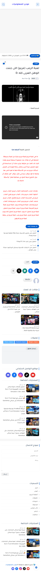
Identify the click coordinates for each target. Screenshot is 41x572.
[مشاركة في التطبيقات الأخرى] (13, 270)
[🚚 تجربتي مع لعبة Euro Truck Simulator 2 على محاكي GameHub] (32, 399)
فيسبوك (35, 505)
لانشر (36, 511)
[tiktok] (26, 375)
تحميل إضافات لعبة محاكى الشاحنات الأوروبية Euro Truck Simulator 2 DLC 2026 (15, 389)
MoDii (33, 78)
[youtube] (33, 375)
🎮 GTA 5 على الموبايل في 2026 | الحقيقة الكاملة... (14, 56)
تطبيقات (35, 498)
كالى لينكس (34, 508)
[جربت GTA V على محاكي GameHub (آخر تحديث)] (32, 421)
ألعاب (36, 63)
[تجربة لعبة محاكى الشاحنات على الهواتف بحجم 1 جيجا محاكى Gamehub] (32, 432)
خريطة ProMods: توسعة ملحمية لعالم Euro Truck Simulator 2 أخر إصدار (14, 411)
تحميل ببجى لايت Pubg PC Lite (26, 241)
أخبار (36, 488)
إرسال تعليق (32, 348)
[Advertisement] (20, 31)
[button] (30, 270)
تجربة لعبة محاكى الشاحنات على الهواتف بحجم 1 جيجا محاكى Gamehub (14, 433)
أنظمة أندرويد (33, 494)
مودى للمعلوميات (20, 4)
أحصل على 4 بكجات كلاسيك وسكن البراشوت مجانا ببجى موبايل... (19, 249)
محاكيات (35, 515)
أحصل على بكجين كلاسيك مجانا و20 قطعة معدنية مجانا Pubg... (20, 235)
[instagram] (20, 375)
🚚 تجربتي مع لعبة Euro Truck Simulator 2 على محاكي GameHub (14, 400)
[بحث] (3, 4)
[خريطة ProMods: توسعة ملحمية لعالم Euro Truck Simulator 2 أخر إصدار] (32, 410)
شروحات (35, 501)
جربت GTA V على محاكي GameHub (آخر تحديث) (14, 422)
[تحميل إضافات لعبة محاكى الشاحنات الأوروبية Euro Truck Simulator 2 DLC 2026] (32, 388)
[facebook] (14, 375)
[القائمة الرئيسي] (37, 4)
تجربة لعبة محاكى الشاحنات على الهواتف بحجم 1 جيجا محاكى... (30, 309)
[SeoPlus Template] (34, 565)
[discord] (8, 375)
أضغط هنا (16, 150)
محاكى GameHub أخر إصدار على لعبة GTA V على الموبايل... (11, 309)
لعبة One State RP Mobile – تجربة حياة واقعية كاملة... (30, 329)
